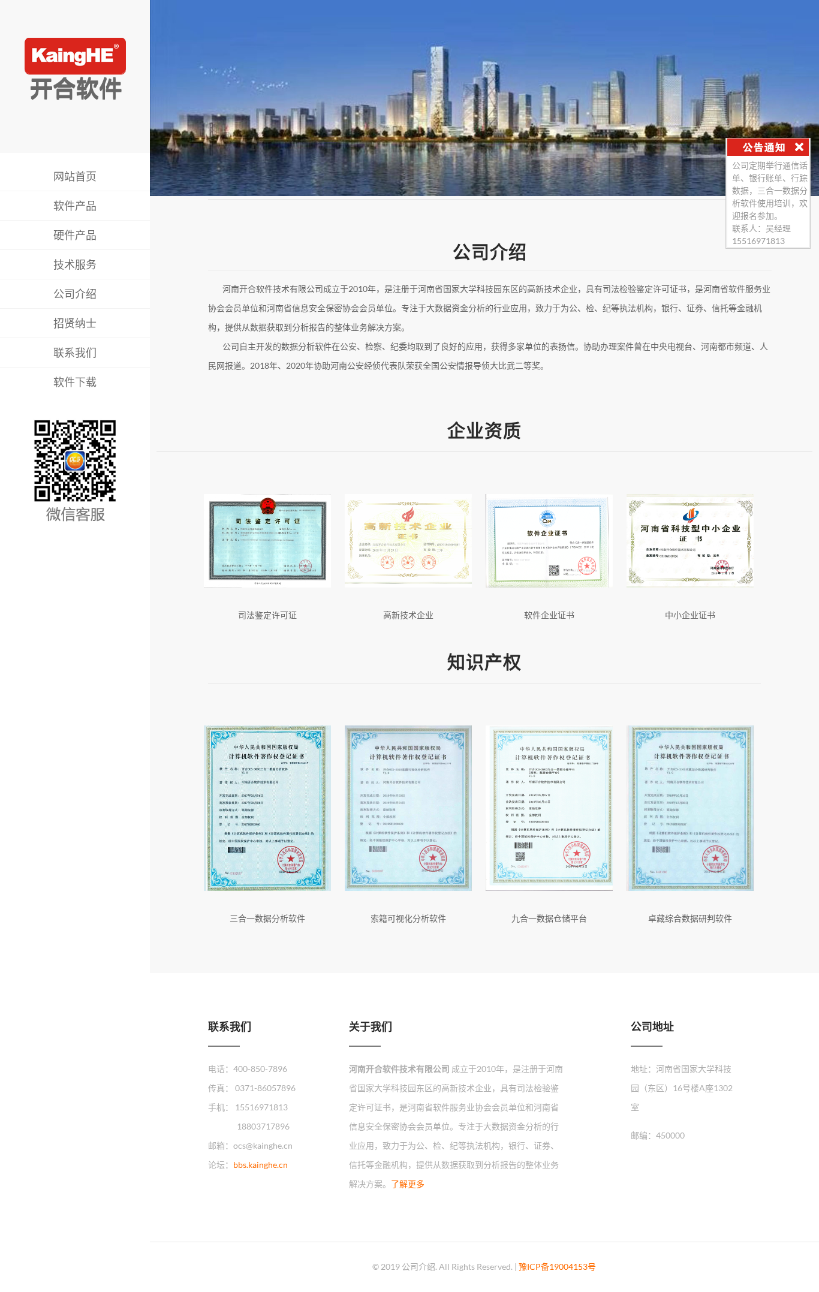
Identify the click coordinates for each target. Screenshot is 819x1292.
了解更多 (407, 1184)
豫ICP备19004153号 (557, 1266)
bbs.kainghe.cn (260, 1165)
